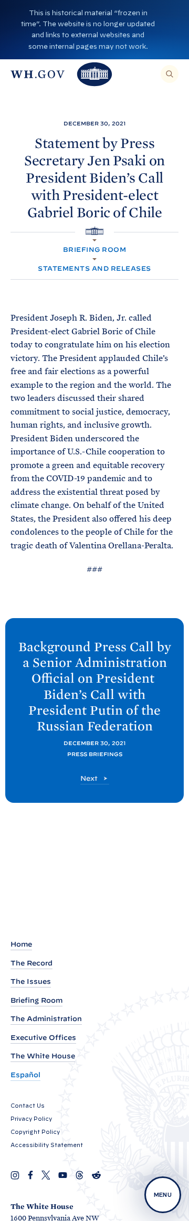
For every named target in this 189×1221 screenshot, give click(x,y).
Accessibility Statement (46, 1145)
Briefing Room (94, 249)
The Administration (46, 1019)
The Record (31, 963)
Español (25, 1075)
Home (21, 944)
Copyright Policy (35, 1132)
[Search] (169, 74)
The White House (42, 1056)
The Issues (30, 981)
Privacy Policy (31, 1119)
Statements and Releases (94, 268)
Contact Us (27, 1105)
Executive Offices (43, 1038)
